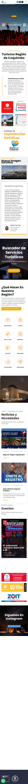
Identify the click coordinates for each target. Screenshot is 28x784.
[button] (3, 781)
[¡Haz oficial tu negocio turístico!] (14, 473)
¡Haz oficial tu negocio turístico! (11, 490)
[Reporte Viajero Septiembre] (14, 438)
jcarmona (7, 451)
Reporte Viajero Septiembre (14, 455)
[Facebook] (18, 2)
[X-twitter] (22, 2)
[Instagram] (20, 2)
